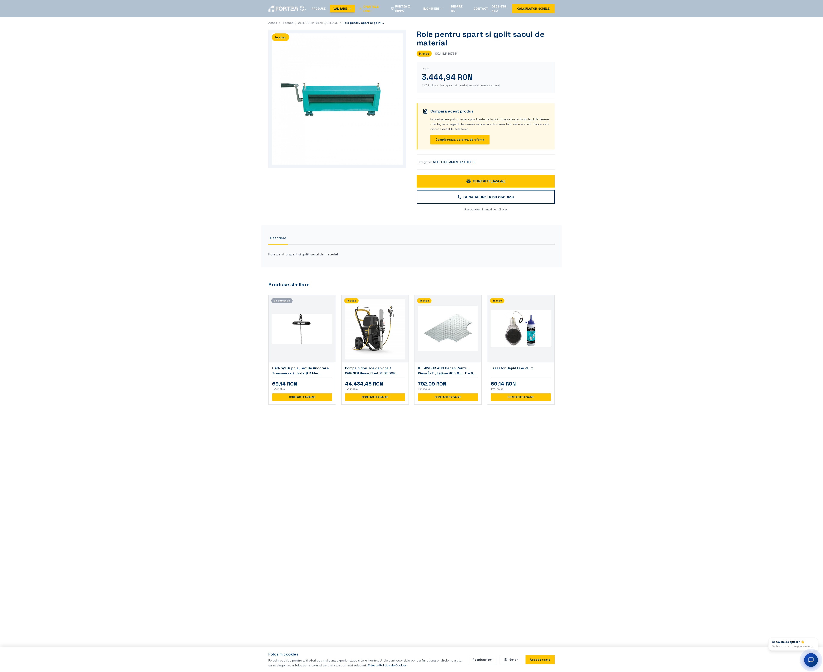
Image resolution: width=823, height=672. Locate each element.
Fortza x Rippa (402, 8)
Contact (481, 8)
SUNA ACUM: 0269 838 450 (488, 196)
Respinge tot (483, 659)
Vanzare (340, 8)
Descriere (278, 238)
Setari (513, 659)
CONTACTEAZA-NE (489, 180)
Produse (318, 8)
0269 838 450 (499, 8)
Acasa (272, 23)
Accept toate (540, 659)
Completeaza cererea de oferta (460, 139)
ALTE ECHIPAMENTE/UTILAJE (318, 23)
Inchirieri (431, 8)
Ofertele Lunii (370, 8)
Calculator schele (533, 8)
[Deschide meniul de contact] (811, 660)
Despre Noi (457, 8)
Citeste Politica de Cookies (387, 665)
